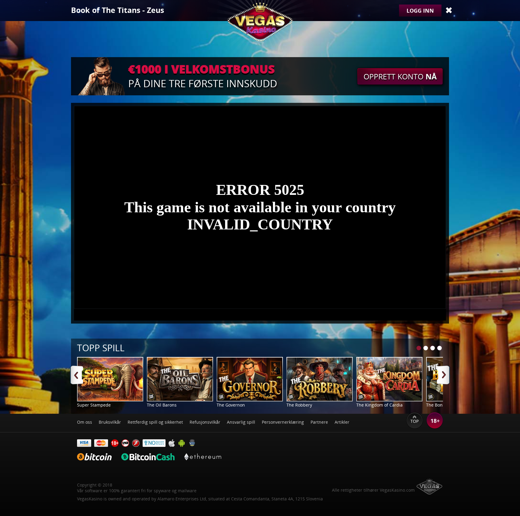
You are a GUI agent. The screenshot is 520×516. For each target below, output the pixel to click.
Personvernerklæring (283, 422)
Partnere (319, 422)
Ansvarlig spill (241, 422)
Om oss (84, 422)
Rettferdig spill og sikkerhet (155, 422)
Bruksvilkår (110, 422)
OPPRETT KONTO (400, 76)
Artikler (342, 422)
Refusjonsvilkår (205, 422)
